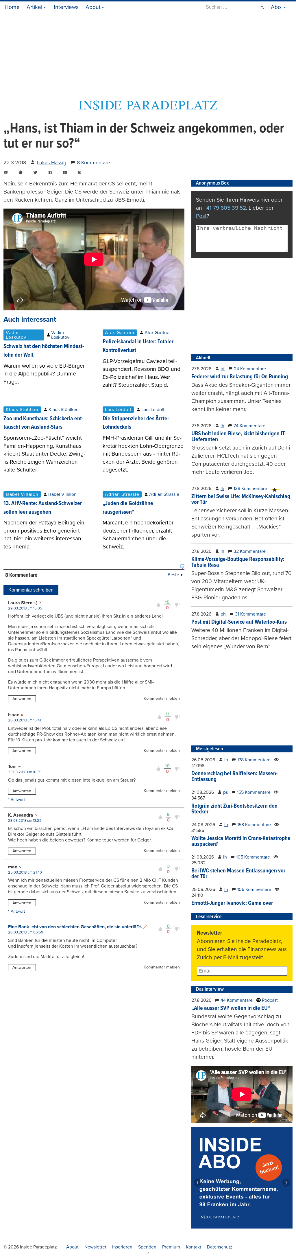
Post (201, 216)
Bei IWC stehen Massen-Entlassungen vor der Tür (238, 874)
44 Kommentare (237, 1000)
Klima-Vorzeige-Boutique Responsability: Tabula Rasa (237, 562)
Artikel (34, 7)
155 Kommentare (254, 792)
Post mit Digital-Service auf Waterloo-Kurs (239, 622)
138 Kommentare (250, 488)
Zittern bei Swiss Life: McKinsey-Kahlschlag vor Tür (240, 499)
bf (223, 369)
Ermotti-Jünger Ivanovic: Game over (232, 903)
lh (222, 426)
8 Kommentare (93, 162)
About (93, 7)
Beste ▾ (175, 574)
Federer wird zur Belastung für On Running (239, 377)
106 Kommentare (254, 889)
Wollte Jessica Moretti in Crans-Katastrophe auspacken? (241, 841)
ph (223, 614)
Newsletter (95, 1247)
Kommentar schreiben (30, 590)
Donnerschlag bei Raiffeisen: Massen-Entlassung (234, 776)
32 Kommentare (250, 551)
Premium (171, 1247)
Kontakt (193, 1247)
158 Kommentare (254, 825)
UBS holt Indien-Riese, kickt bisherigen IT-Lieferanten (238, 436)
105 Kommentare (253, 857)
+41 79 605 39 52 (225, 208)
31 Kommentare (250, 614)
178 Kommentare (254, 760)
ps (225, 792)
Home (12, 7)
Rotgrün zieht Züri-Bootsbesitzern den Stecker (234, 809)
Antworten (21, 698)
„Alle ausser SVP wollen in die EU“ (230, 1008)
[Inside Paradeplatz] (148, 109)
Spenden (147, 1247)
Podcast (269, 1000)
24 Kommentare (250, 369)
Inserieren (122, 1247)
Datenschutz (219, 1247)
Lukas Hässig (51, 162)
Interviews (66, 7)
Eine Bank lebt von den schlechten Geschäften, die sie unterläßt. (75, 927)
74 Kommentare (249, 426)
